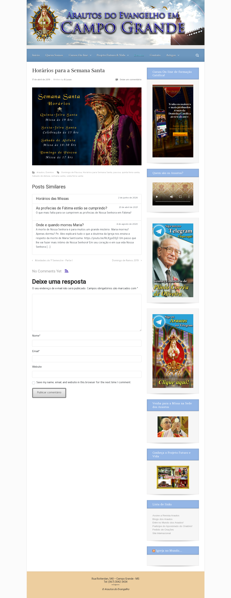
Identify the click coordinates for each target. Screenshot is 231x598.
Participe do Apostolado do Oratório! (172, 526)
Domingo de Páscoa (71, 173)
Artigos (171, 55)
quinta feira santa (131, 173)
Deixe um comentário (130, 80)
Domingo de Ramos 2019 (125, 261)
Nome (36, 336)
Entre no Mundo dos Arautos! (168, 522)
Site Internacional (161, 533)
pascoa (117, 173)
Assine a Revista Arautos (165, 515)
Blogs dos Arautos (162, 519)
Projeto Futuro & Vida (111, 55)
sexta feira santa (75, 176)
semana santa (58, 176)
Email (36, 351)
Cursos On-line (78, 55)
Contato (155, 55)
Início (36, 55)
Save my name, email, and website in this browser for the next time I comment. (83, 382)
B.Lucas (68, 80)
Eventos (139, 55)
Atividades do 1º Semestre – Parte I (54, 261)
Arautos (41, 173)
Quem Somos (54, 55)
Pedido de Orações (163, 529)
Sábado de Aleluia (41, 176)
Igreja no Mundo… (169, 550)
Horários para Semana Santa (97, 173)
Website (37, 367)
